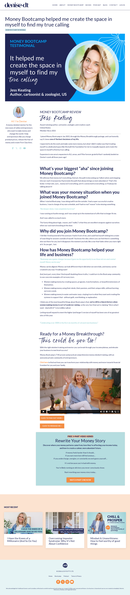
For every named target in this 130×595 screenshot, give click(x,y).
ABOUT (62, 5)
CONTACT (113, 5)
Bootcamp (58, 576)
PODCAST (97, 5)
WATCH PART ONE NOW (80, 480)
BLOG (105, 5)
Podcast (66, 576)
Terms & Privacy (76, 576)
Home (50, 576)
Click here (44, 362)
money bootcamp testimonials (15, 30)
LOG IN (122, 5)
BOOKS (88, 5)
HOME (54, 5)
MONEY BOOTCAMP (75, 5)
